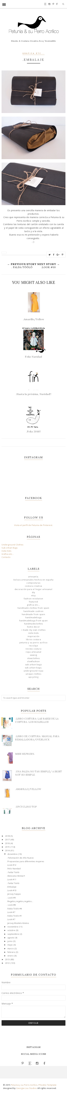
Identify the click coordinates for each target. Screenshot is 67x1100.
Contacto (6, 557)
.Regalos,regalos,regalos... (20, 901)
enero (10, 955)
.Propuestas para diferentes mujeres (25, 861)
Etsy (33, 595)
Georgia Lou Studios (26, 1088)
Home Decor (33, 627)
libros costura (33, 639)
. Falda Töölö (13, 872)
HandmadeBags (33, 617)
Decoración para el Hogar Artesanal (33, 589)
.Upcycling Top (26, 806)
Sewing (33, 655)
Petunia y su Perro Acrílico (33, 642)
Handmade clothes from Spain (33, 608)
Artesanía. (33, 576)
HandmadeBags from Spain (33, 620)
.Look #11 (11, 879)
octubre (11, 930)
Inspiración (33, 636)
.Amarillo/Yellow (28, 789)
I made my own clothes (33, 630)
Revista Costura (33, 648)
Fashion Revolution (33, 598)
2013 (7, 959)
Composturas (33, 583)
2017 (7, 839)
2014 (7, 850)
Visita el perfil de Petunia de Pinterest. (33, 525)
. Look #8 (11, 905)
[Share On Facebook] (53, 255)
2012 (7, 963)
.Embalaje (12, 887)
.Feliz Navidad (14, 868)
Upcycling (33, 677)
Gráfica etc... (33, 53)
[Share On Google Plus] (58, 255)
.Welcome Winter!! (16, 876)
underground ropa (33, 670)
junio (10, 941)
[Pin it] (62, 255)
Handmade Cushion (33, 611)
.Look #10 (11, 890)
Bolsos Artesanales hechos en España (33, 579)
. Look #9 (11, 897)
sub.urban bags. (33, 667)
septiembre (13, 934)
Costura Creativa (33, 586)
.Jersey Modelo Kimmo (18, 923)
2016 (7, 843)
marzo (10, 948)
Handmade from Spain (33, 614)
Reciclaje (33, 645)
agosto (11, 937)
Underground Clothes (13, 544)
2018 (7, 836)
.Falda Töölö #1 (14, 916)
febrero (11, 952)
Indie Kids (6, 551)
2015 (7, 847)
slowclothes (33, 658)
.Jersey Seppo (14, 894)
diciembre (12, 854)
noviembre (13, 926)
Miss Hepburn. (25, 753)
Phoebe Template (47, 1084)
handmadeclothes (33, 623)
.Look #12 (11, 865)
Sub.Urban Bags (10, 547)
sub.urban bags (33, 664)
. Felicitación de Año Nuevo (20, 858)
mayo (10, 945)
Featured (33, 601)
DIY (33, 592)
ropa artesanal (33, 652)
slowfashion (33, 661)
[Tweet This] (50, 255)
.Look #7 (11, 912)
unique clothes (33, 674)
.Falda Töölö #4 (14, 908)
